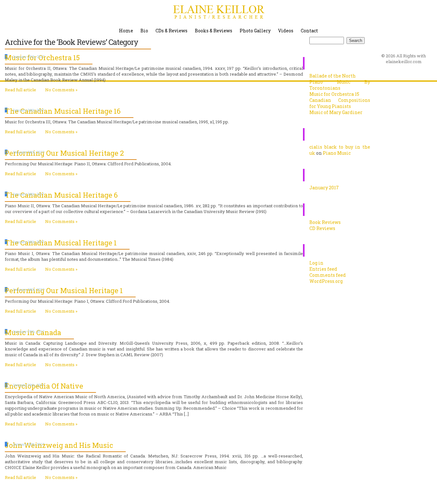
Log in (316, 263)
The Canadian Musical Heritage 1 (61, 242)
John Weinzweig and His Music (59, 445)
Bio (144, 31)
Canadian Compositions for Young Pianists (339, 103)
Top (421, 478)
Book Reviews (325, 222)
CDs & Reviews (171, 31)
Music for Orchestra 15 (334, 94)
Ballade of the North (332, 76)
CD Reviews (322, 228)
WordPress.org (326, 281)
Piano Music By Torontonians (339, 85)
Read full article (20, 90)
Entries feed (323, 269)
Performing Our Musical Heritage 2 (64, 153)
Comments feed (327, 275)
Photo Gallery (255, 31)
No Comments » (61, 90)
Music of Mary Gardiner (335, 112)
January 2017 (324, 188)
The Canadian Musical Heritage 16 (63, 111)
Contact (309, 31)
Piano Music (337, 153)
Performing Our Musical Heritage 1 (64, 290)
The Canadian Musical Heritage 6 (61, 195)
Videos (285, 31)
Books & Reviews (213, 31)
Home (126, 31)
